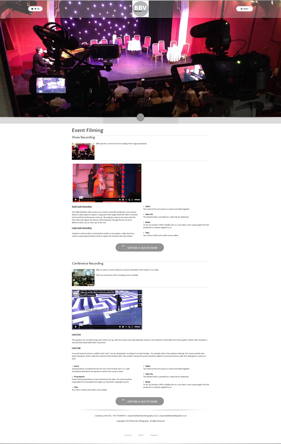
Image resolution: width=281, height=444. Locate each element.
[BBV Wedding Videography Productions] (140, 9)
